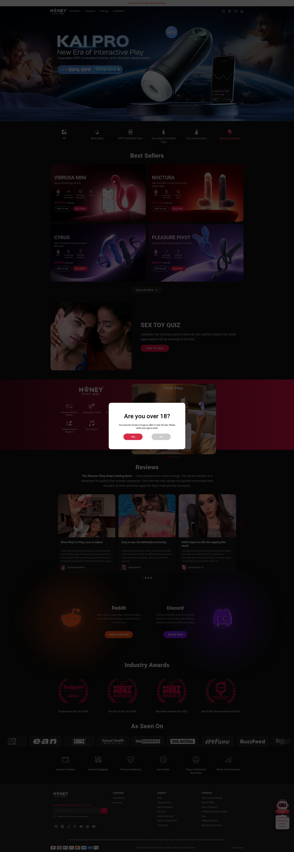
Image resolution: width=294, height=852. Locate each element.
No (161, 437)
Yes (133, 437)
